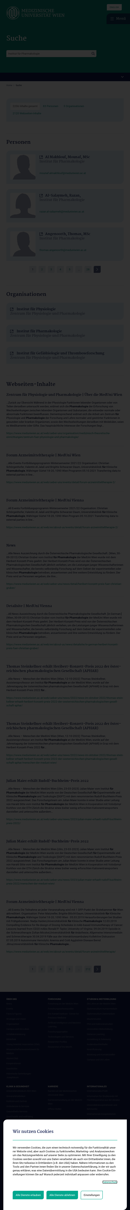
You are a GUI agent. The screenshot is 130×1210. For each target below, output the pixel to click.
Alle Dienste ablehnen (62, 1195)
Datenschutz (109, 1182)
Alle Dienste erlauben (28, 1195)
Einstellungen (92, 1195)
